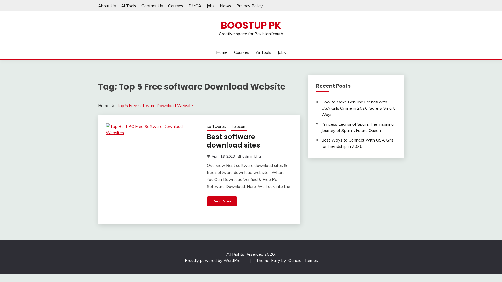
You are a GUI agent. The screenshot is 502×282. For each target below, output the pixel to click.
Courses (175, 5)
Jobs (211, 5)
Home (221, 52)
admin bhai (252, 156)
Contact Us (152, 5)
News (225, 5)
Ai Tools (128, 5)
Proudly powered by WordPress (215, 260)
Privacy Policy (249, 5)
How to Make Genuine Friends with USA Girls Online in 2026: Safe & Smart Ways (358, 108)
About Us (107, 5)
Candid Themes (303, 260)
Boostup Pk (251, 25)
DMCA (195, 5)
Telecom (239, 126)
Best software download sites (233, 141)
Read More (222, 201)
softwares (216, 126)
